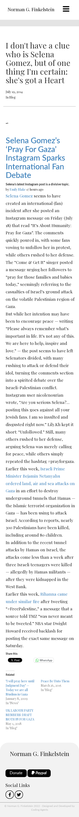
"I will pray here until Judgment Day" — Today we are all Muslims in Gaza (20, 687)
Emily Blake (18, 189)
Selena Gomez (19, 196)
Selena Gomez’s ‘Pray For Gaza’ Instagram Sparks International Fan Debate (35, 158)
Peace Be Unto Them (55, 681)
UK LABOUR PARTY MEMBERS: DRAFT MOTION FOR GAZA (20, 714)
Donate (16, 773)
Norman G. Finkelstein (30, 9)
